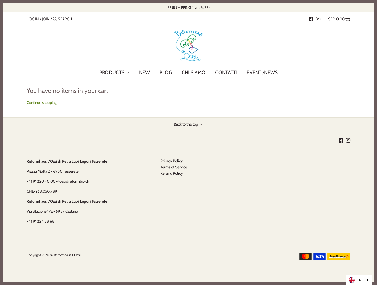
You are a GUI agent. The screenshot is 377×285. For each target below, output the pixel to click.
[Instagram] (318, 19)
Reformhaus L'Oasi (67, 255)
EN (359, 280)
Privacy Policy (171, 161)
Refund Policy (171, 173)
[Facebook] (311, 19)
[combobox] (359, 280)
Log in (33, 19)
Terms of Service (173, 167)
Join (46, 19)
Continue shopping (41, 102)
